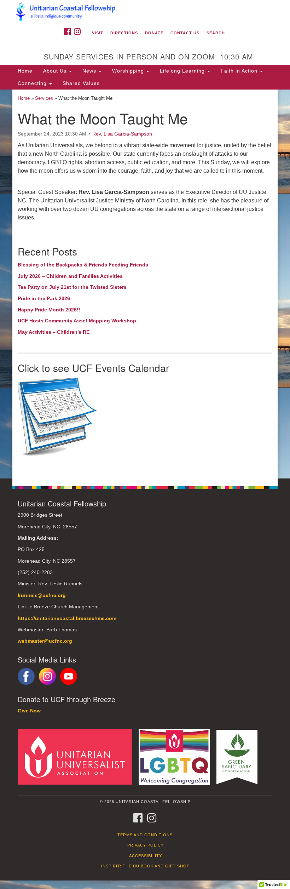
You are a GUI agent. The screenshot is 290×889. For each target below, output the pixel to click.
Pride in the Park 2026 (44, 298)
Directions (124, 33)
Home (25, 71)
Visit (97, 33)
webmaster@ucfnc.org (45, 641)
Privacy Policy (145, 845)
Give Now (29, 710)
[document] (145, 284)
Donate (154, 33)
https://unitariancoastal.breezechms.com (67, 618)
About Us (55, 71)
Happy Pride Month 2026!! (49, 309)
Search (216, 33)
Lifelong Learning (183, 71)
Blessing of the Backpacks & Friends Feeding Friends (83, 265)
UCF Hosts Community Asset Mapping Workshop (77, 320)
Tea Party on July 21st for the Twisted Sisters (72, 287)
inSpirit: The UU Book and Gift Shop (145, 866)
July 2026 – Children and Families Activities (70, 276)
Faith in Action (240, 71)
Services (44, 98)
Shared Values (81, 83)
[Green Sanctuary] (239, 756)
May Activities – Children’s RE (53, 332)
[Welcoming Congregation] (177, 756)
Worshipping (129, 71)
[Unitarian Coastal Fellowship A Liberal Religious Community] (145, 12)
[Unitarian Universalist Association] (77, 756)
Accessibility (145, 856)
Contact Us (184, 33)
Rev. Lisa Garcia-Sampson (122, 134)
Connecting (33, 83)
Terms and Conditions (145, 835)
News (90, 71)
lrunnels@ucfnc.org (42, 595)
